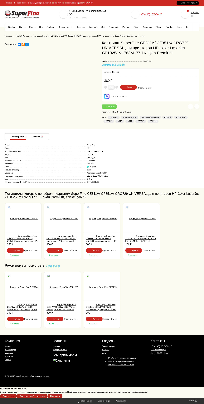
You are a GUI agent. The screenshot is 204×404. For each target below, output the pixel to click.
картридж (114, 117)
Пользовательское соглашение (121, 365)
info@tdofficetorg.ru (158, 350)
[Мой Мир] (27, 44)
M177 (130, 121)
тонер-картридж (129, 117)
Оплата (8, 360)
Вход (183, 3)
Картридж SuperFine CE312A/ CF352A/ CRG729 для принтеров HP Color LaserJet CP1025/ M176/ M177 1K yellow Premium (61, 241)
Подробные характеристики (113, 64)
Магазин (105, 350)
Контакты (9, 356)
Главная (8, 3)
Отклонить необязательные (32, 396)
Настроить (55, 396)
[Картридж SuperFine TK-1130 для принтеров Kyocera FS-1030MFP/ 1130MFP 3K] (141, 217)
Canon (129, 112)
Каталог (8, 346)
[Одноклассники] (23, 44)
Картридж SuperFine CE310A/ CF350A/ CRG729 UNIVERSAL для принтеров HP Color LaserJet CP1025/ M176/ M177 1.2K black (22, 241)
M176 (120, 121)
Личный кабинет (108, 346)
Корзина (195, 12)
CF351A (141, 121)
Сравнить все (53, 266)
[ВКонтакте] (19, 44)
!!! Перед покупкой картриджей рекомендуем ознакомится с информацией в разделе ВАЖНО (53, 3)
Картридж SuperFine (150, 117)
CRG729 (153, 121)
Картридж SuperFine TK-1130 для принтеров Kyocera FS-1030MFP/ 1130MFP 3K (140, 238)
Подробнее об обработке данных (132, 392)
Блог (104, 353)
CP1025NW (181, 117)
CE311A (108, 121)
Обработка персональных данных (122, 358)
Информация (10, 350)
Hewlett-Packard (119, 112)
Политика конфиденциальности (121, 361)
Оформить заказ (60, 350)
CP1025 (167, 117)
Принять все (8, 396)
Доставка (9, 353)
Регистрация (192, 3)
